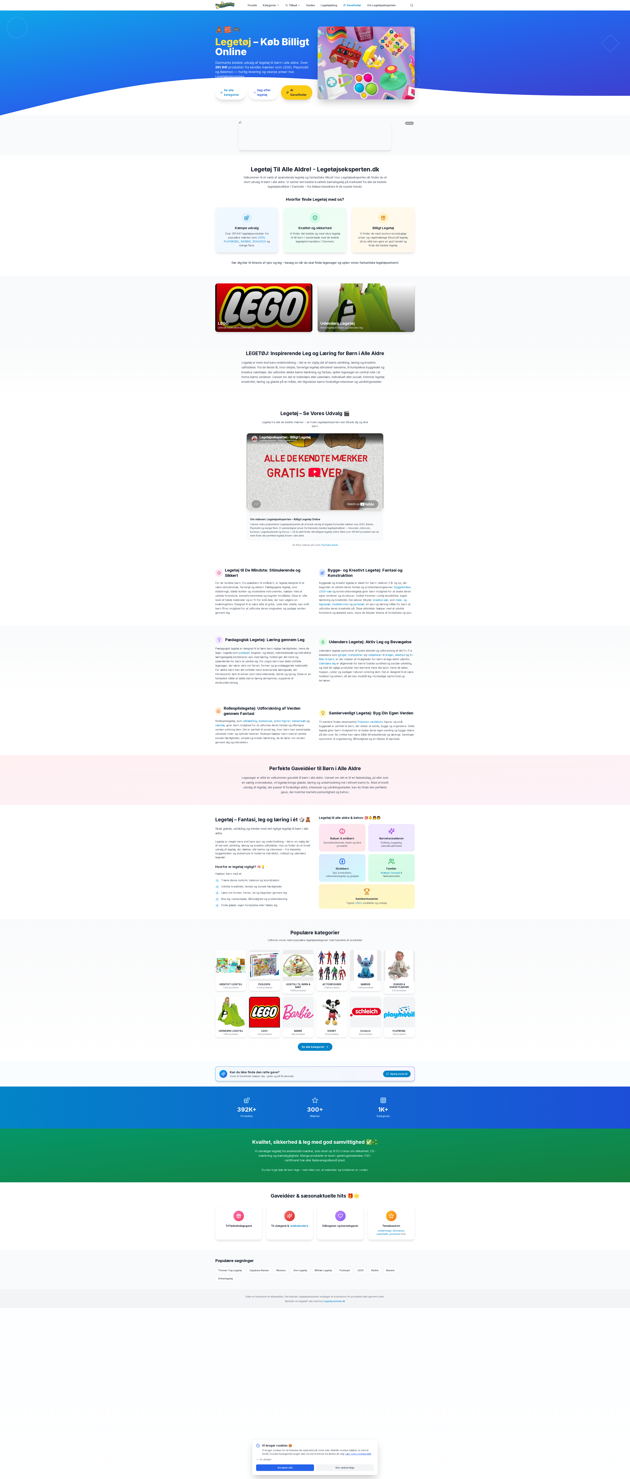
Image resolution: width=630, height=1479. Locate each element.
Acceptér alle (285, 1467)
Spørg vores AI (398, 1073)
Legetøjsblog (329, 5)
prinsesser (395, 1233)
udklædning (250, 721)
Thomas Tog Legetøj (230, 1270)
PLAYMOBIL (231, 241)
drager (389, 655)
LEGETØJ (257, 353)
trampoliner (355, 655)
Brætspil (385, 872)
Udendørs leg (327, 663)
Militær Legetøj (323, 1270)
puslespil (244, 652)
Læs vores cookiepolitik (358, 1453)
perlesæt (358, 604)
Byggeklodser (402, 587)
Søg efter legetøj (264, 92)
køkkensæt (299, 721)
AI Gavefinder (298, 92)
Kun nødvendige (345, 1467)
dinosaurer (398, 1230)
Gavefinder (354, 5)
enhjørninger (384, 1230)
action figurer (282, 721)
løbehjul (400, 655)
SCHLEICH (259, 241)
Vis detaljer (265, 1459)
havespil (395, 872)
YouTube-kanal (329, 545)
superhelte (382, 1233)
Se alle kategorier (231, 92)
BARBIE (246, 241)
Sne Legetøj (300, 1270)
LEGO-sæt (325, 591)
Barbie (375, 1270)
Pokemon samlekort (370, 721)
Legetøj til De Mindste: (246, 570)
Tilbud (293, 5)
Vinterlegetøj (225, 1278)
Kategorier (269, 5)
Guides (310, 5)
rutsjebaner (375, 655)
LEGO (261, 237)
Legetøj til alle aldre (334, 818)
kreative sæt (380, 600)
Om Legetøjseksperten (381, 5)
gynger (342, 655)
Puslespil (344, 1270)
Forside (252, 5)
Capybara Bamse (259, 1270)
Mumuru (281, 1270)
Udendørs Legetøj (346, 641)
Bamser (390, 1270)
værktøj (220, 725)
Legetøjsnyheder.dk (334, 1301)
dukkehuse (265, 721)
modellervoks (340, 604)
